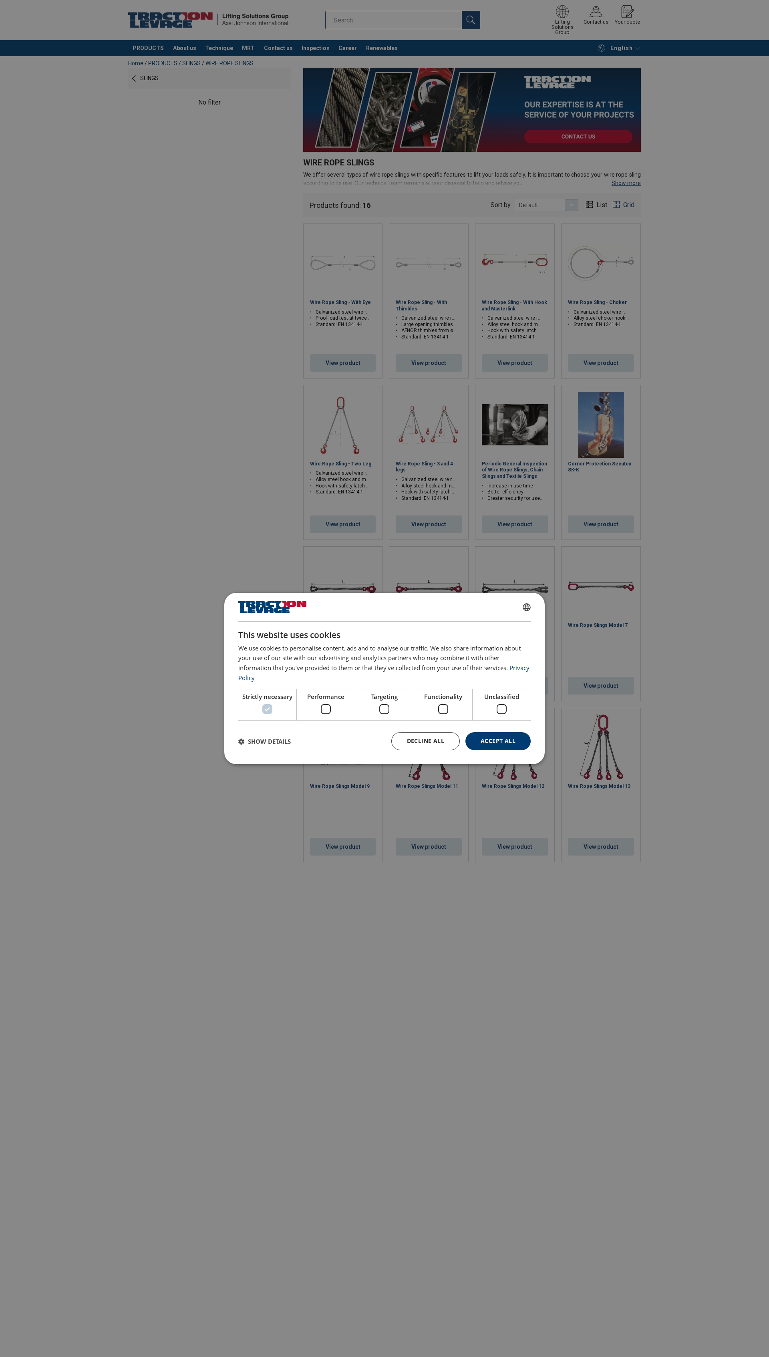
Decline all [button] (425, 741)
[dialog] (384, 678)
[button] (264, 741)
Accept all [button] (498, 741)
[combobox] (527, 607)
